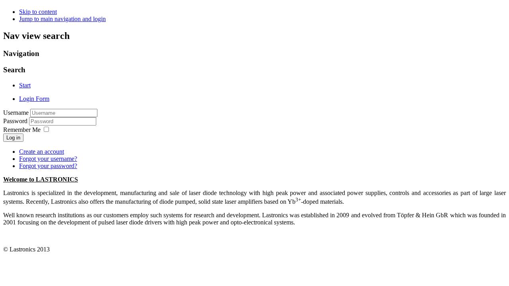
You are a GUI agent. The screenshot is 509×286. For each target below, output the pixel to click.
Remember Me (22, 129)
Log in (13, 138)
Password (16, 121)
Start (25, 85)
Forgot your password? (48, 165)
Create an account (41, 151)
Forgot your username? (48, 158)
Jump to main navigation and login (62, 18)
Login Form (34, 98)
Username (16, 112)
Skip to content (38, 11)
